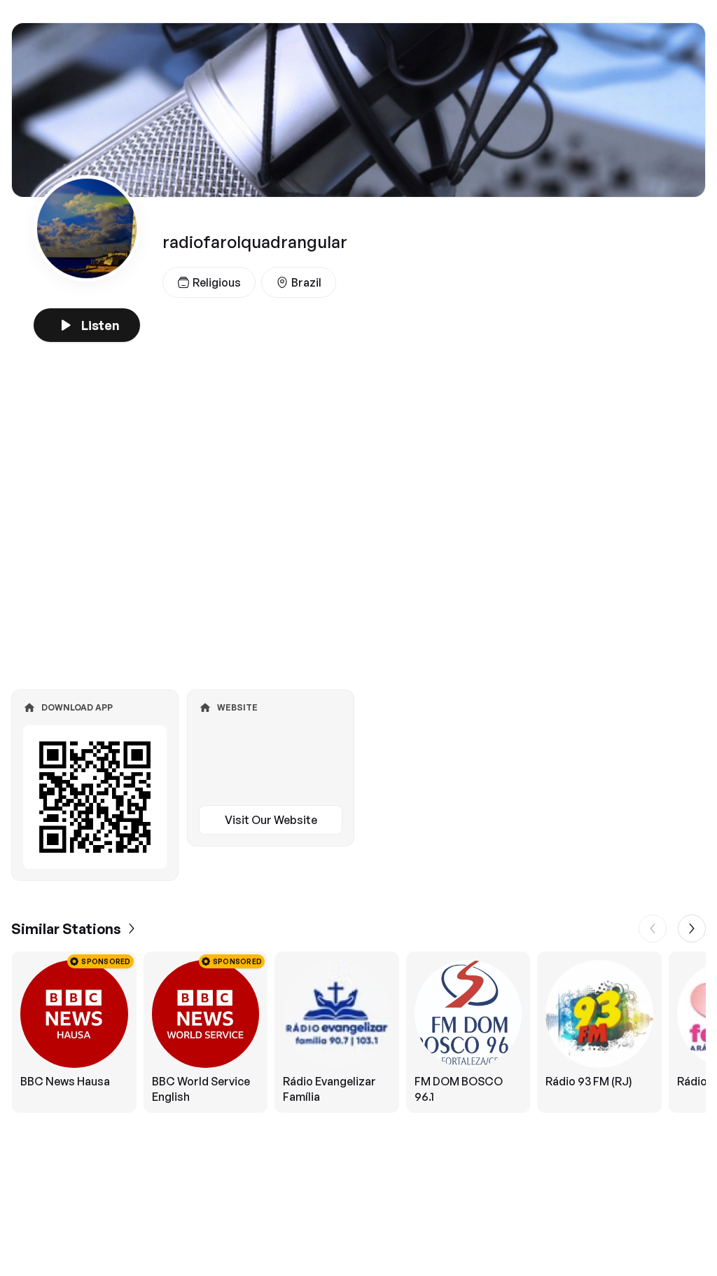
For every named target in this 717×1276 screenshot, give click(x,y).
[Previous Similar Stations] (653, 928)
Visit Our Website (271, 820)
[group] (358, 1032)
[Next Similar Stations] (692, 928)
